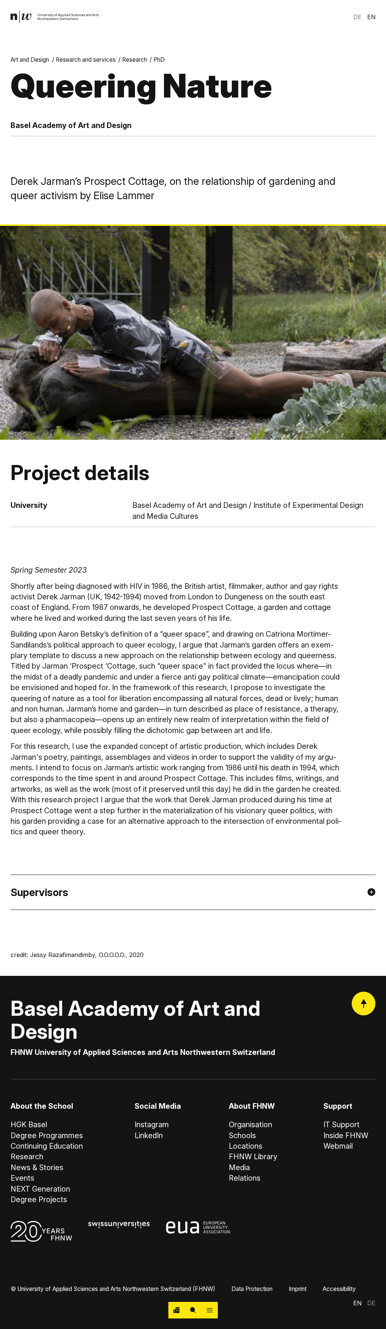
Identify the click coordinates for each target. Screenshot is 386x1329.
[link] (55, 17)
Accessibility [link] (339, 1288)
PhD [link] (159, 59)
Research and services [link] (86, 59)
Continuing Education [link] (47, 1146)
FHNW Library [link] (253, 1156)
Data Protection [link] (252, 1288)
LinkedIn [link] (149, 1135)
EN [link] (371, 17)
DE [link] (357, 17)
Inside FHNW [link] (345, 1135)
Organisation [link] (250, 1124)
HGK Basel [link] (29, 1124)
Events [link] (22, 1178)
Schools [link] (242, 1135)
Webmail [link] (338, 1146)
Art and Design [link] (30, 59)
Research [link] (134, 59)
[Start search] (193, 1310)
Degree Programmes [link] (47, 1135)
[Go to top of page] (363, 1003)
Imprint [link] (297, 1288)
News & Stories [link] (37, 1167)
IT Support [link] (341, 1124)
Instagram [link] (152, 1124)
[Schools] (176, 1310)
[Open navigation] (209, 1310)
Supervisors (39, 892)
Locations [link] (245, 1146)
